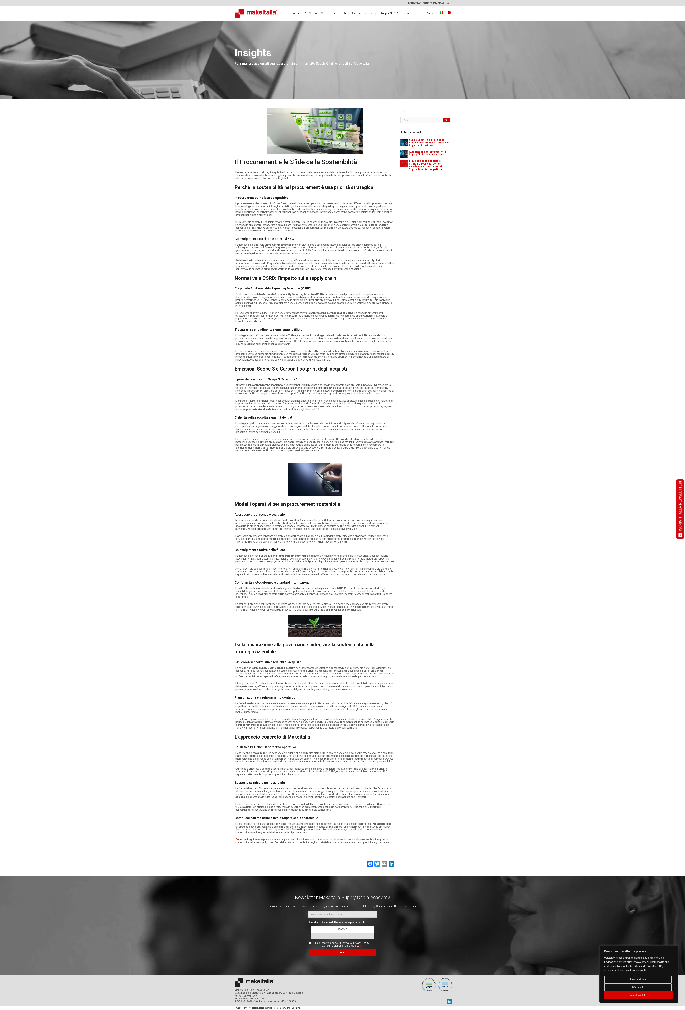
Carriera (431, 13)
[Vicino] (674, 948)
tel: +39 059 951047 (246, 995)
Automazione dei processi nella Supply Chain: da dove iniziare (427, 153)
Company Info (283, 1008)
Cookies (271, 1008)
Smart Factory (352, 13)
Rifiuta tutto (638, 987)
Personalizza (638, 979)
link (361, 945)
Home (296, 13)
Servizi (325, 13)
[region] (638, 974)
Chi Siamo (311, 13)
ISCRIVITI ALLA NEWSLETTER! (680, 506)
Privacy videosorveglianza (255, 1008)
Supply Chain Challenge (394, 13)
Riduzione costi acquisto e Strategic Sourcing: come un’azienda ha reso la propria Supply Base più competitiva (426, 165)
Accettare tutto (638, 995)
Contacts (296, 1008)
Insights (417, 13)
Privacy (238, 1008)
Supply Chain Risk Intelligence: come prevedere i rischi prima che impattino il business (429, 142)
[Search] (446, 120)
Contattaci (241, 839)
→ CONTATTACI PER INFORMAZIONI (424, 3)
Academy (370, 13)
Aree (336, 13)
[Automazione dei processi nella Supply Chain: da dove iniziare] (404, 153)
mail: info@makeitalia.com (250, 998)
